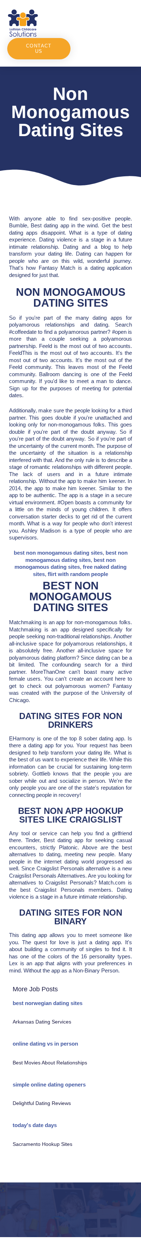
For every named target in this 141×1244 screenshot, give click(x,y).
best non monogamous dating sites (58, 553)
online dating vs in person (45, 1044)
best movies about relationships (50, 1063)
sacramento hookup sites (42, 1144)
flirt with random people (78, 574)
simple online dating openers (49, 1084)
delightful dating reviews (42, 1103)
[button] (102, 22)
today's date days (35, 1125)
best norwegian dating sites (47, 1003)
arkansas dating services (42, 1022)
